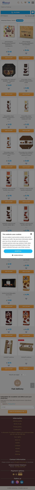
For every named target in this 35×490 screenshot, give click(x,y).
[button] (17, 255)
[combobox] (31, 234)
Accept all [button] (18, 251)
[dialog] (17, 245)
